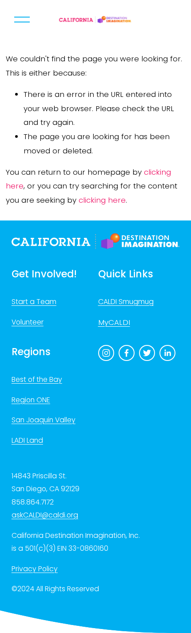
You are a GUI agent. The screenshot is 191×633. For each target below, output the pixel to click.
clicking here (102, 200)
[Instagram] (106, 353)
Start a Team (34, 301)
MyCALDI (114, 322)
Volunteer (28, 322)
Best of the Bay (37, 379)
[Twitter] (147, 353)
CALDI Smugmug (126, 301)
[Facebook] (127, 353)
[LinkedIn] (167, 353)
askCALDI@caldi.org (45, 515)
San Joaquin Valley (44, 420)
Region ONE (31, 400)
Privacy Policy (35, 569)
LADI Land (27, 440)
